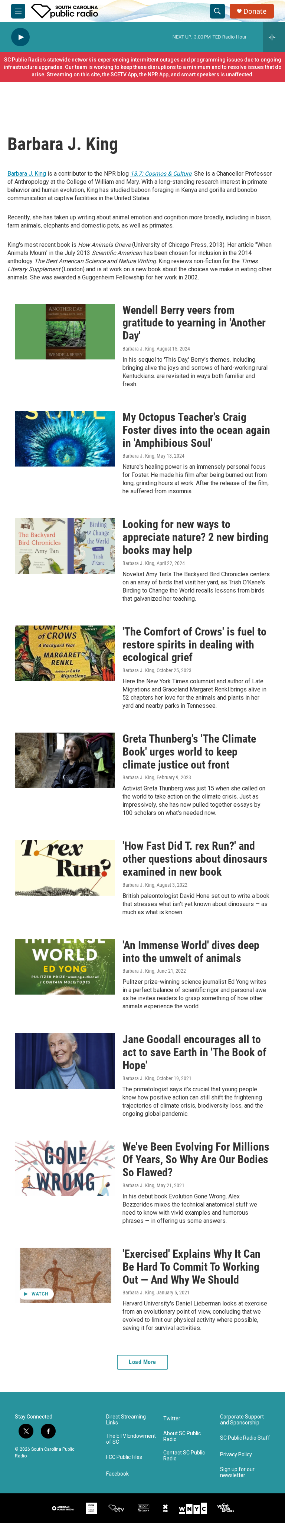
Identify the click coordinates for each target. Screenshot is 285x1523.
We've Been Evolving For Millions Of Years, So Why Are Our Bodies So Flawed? (195, 1159)
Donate (254, 11)
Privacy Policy (236, 1454)
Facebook (117, 1474)
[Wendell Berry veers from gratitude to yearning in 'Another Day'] (65, 331)
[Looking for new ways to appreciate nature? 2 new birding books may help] (65, 546)
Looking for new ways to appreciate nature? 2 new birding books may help (195, 537)
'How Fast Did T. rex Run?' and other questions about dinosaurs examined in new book (195, 858)
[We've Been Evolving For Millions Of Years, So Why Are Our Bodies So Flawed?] (65, 1168)
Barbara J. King (26, 173)
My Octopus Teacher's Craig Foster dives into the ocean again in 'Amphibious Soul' (196, 430)
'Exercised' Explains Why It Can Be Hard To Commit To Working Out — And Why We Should (191, 1266)
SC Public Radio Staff (245, 1438)
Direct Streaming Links (126, 1420)
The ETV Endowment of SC (131, 1439)
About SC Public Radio (182, 1436)
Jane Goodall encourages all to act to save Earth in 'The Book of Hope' (194, 1052)
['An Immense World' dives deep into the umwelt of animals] (65, 967)
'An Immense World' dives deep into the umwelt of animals (190, 952)
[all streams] (274, 37)
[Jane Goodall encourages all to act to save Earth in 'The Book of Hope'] (65, 1061)
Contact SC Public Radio (184, 1455)
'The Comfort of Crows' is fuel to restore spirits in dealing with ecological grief (194, 644)
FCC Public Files (124, 1457)
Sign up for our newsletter (237, 1472)
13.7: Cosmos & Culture (160, 173)
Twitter (171, 1418)
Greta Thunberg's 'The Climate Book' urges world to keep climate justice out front (189, 751)
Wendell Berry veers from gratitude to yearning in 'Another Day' (194, 322)
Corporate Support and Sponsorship (242, 1420)
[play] (20, 37)
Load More (142, 1362)
